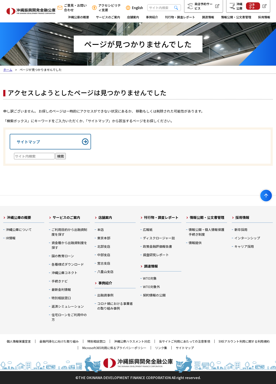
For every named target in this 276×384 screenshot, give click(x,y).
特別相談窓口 (61, 298)
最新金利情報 (61, 289)
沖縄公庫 (245, 6)
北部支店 (103, 246)
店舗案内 (133, 17)
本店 (100, 229)
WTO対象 (150, 278)
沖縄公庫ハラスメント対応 (132, 341)
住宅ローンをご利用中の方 (69, 317)
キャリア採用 (244, 246)
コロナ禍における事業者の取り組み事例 (115, 305)
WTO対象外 (151, 286)
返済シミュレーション (68, 306)
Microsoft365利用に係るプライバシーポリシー (114, 348)
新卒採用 (240, 229)
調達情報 (208, 17)
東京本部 (103, 238)
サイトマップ (28, 141)
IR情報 (11, 238)
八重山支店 (105, 271)
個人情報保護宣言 (19, 341)
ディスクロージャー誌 (159, 238)
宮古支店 (103, 263)
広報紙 (148, 229)
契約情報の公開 (154, 295)
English (137, 8)
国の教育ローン (63, 256)
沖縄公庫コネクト (64, 272)
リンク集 (161, 348)
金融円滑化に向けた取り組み (59, 341)
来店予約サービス (203, 6)
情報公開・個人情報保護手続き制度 (206, 232)
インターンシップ (247, 238)
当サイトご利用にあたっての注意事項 (184, 341)
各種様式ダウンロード (68, 264)
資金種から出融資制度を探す (69, 245)
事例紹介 (152, 17)
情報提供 (195, 242)
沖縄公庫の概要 (78, 17)
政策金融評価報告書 (157, 246)
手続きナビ (60, 281)
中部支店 (103, 254)
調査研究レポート (156, 254)
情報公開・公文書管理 (236, 17)
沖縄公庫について (19, 229)
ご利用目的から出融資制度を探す (69, 232)
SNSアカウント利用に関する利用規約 (244, 341)
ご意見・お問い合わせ (75, 7)
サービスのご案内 (108, 17)
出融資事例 (105, 295)
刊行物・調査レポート (180, 17)
